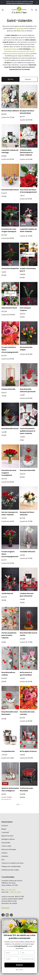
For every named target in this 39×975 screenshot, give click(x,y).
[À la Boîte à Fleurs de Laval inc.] (19, 10)
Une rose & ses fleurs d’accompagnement (28, 191)
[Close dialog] (35, 921)
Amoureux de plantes (10, 268)
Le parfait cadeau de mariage (10, 151)
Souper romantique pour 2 (28, 269)
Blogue (4, 829)
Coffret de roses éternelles (26, 789)
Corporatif (5, 832)
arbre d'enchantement (20, 51)
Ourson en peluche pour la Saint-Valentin (9, 635)
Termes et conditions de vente (12, 863)
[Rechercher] (32, 10)
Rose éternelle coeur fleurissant (10, 713)
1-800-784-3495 (15, 892)
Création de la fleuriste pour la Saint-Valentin (26, 152)
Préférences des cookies (10, 870)
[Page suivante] (22, 804)
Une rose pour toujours (25, 309)
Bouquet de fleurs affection (27, 513)
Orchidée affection (27, 552)
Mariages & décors (8, 839)
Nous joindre (6, 843)
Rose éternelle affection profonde (27, 390)
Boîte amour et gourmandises (26, 673)
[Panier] (36, 10)
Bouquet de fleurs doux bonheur (27, 112)
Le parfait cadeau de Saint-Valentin (28, 230)
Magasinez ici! (28, 3)
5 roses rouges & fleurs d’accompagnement (10, 554)
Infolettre (5, 856)
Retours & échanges (9, 849)
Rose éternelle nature (10, 190)
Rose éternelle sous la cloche (28, 634)
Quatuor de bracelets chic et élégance (10, 789)
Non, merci (19, 970)
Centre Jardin (6, 846)
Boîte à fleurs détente (10, 111)
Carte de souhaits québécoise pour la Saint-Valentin (27, 430)
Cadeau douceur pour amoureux (27, 594)
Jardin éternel (7, 593)
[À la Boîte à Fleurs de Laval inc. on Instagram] (7, 915)
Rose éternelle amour (10, 428)
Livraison (4, 853)
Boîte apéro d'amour (28, 751)
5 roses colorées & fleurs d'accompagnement (10, 349)
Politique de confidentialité (11, 866)
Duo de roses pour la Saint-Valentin (10, 513)
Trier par (28, 79)
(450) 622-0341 (10, 890)
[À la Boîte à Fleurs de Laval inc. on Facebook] (3, 915)
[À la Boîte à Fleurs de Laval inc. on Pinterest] (11, 915)
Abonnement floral (9, 308)
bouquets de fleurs (11, 49)
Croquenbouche (8, 751)
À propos (5, 826)
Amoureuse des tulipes (26, 348)
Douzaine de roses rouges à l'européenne (9, 472)
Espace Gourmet (7, 836)
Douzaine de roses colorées (27, 713)
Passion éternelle (8, 389)
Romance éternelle (27, 470)
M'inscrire (19, 965)
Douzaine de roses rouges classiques (9, 230)
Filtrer (12, 79)
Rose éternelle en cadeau (8, 673)
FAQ (3, 860)
